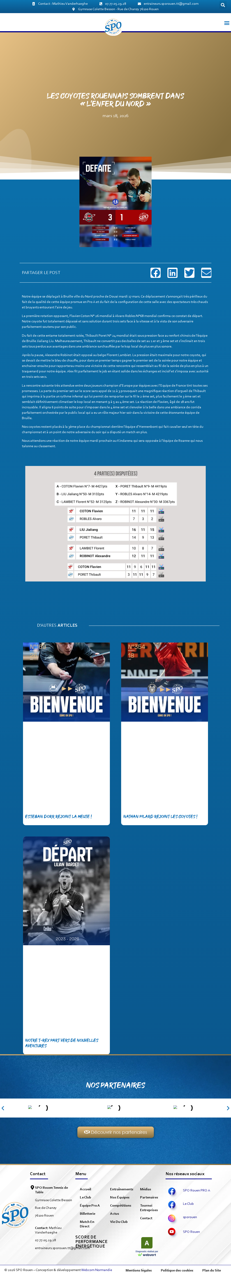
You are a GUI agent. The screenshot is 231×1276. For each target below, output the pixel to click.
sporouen (190, 1217)
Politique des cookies (177, 1270)
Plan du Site (211, 1270)
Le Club (85, 1197)
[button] (223, 5)
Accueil (85, 1189)
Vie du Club (119, 1222)
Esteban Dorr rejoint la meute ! (58, 817)
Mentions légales (139, 1270)
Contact (146, 1218)
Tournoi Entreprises (149, 1208)
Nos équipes (119, 1197)
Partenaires (149, 1197)
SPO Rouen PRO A (196, 1190)
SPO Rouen (191, 1232)
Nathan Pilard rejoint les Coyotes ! (160, 817)
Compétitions (120, 1205)
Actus (114, 1214)
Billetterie (87, 1214)
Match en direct (87, 1224)
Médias (145, 1189)
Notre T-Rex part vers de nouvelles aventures (61, 1043)
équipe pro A (90, 1205)
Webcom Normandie (96, 1270)
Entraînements (121, 1189)
